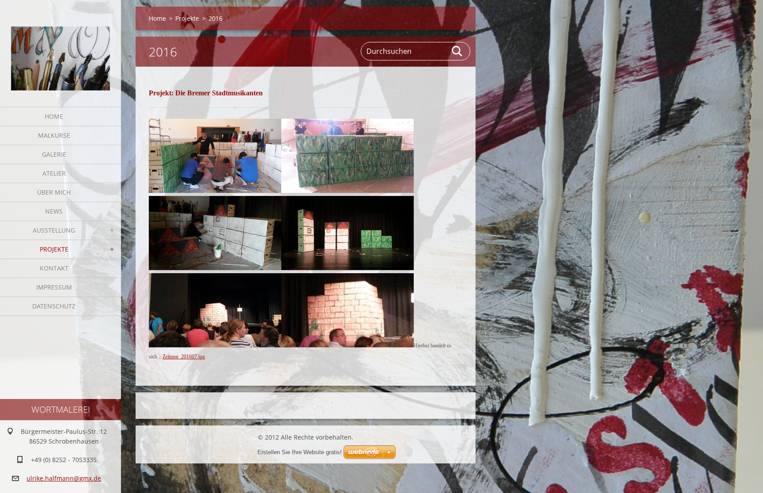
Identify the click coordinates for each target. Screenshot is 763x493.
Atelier (54, 173)
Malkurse (54, 135)
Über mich (54, 192)
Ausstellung (54, 230)
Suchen (457, 51)
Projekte (54, 249)
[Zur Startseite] (60, 48)
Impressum (54, 287)
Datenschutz (54, 306)
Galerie (54, 154)
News (54, 211)
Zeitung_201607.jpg (183, 357)
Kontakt (54, 268)
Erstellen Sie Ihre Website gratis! (299, 452)
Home (54, 116)
